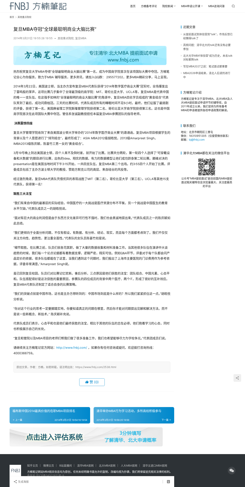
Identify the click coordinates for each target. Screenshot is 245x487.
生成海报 (23, 481)
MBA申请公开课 (190, 6)
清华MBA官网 (85, 465)
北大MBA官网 (107, 465)
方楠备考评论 (149, 6)
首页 (133, 6)
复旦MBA (80, 38)
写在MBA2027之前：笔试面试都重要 (205, 66)
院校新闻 (167, 6)
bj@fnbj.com (197, 139)
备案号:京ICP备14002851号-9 (45, 475)
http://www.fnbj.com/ (71, 347)
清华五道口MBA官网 (155, 465)
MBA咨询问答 (216, 6)
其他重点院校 (66, 38)
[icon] (231, 470)
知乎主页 (32, 465)
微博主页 (48, 465)
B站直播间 (65, 465)
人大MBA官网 (129, 465)
